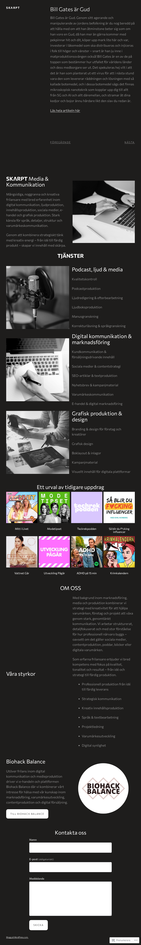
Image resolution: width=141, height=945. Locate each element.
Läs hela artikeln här (65, 110)
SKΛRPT (13, 7)
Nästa (129, 142)
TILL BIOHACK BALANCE (27, 813)
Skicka (38, 924)
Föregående (60, 142)
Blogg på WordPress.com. (17, 937)
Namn (33, 839)
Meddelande (36, 878)
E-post (41, 859)
